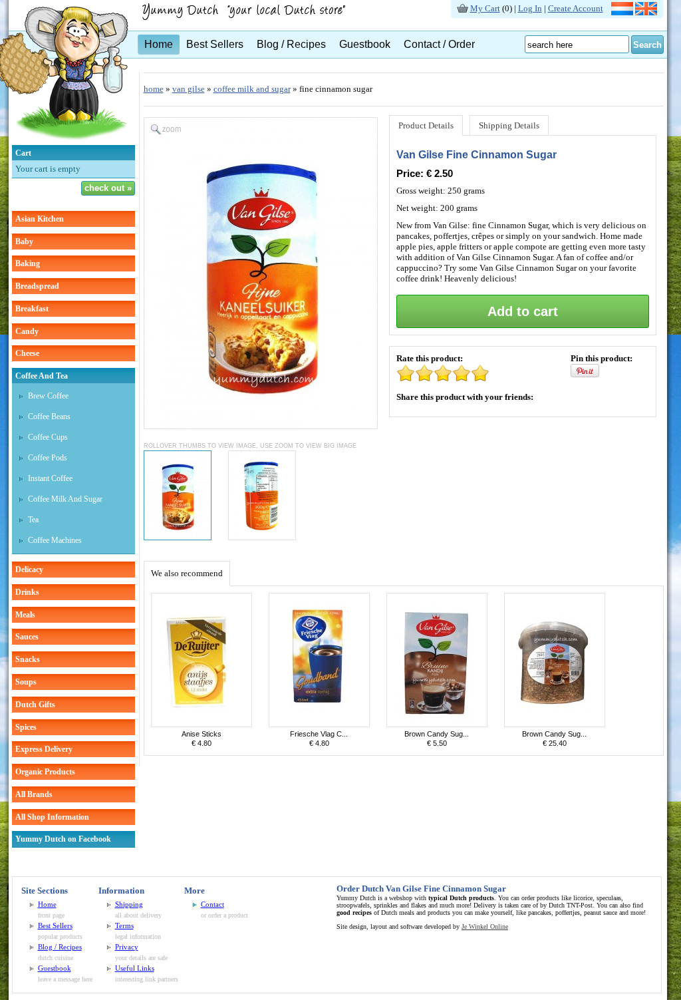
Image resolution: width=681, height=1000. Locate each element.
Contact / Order (439, 44)
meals (25, 614)
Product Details (426, 125)
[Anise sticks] (201, 724)
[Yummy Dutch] (251, 18)
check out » (108, 188)
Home (158, 44)
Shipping (129, 904)
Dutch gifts (35, 704)
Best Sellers (214, 44)
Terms (124, 925)
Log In (530, 8)
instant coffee (50, 478)
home (154, 89)
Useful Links (134, 968)
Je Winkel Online (485, 926)
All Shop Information (52, 817)
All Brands (34, 794)
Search (647, 45)
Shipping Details (509, 125)
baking (27, 263)
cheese (27, 353)
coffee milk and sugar (252, 89)
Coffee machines (55, 540)
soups (26, 682)
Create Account (575, 8)
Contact (212, 904)
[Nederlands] (622, 12)
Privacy (126, 947)
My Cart (485, 8)
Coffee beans (49, 416)
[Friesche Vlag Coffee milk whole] (319, 724)
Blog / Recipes (291, 44)
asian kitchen (39, 219)
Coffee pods (47, 457)
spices (26, 727)
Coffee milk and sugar (65, 499)
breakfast (32, 308)
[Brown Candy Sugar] (436, 724)
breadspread (37, 286)
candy (27, 331)
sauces (27, 636)
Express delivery (43, 749)
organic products (45, 771)
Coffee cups (48, 437)
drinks (27, 592)
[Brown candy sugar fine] (554, 724)
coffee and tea (41, 376)
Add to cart (522, 311)
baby (24, 241)
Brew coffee (48, 396)
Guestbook (364, 44)
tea (33, 519)
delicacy (29, 569)
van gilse (188, 89)
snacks (27, 659)
